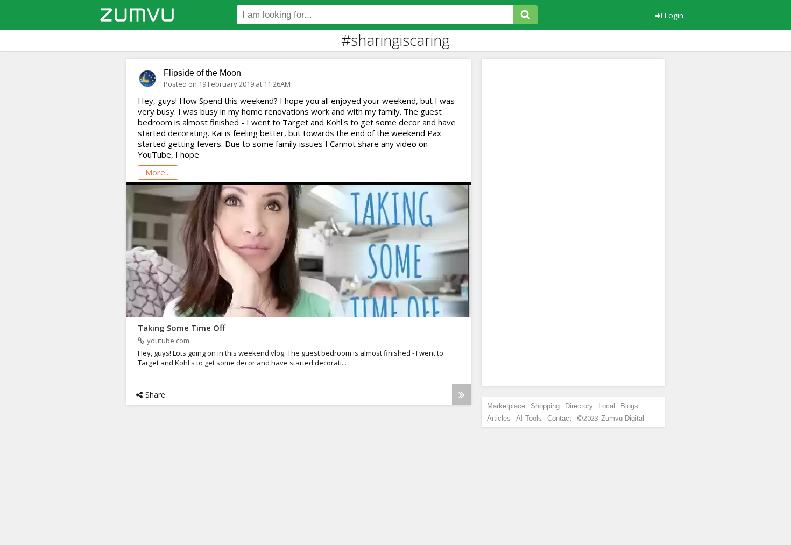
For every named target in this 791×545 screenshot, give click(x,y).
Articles (499, 418)
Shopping (545, 405)
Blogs (629, 405)
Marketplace (506, 405)
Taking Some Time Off (181, 327)
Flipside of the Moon (202, 72)
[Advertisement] (573, 222)
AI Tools (529, 418)
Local (606, 405)
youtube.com (168, 340)
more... (157, 172)
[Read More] (461, 394)
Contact (559, 418)
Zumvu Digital (622, 418)
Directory (579, 405)
